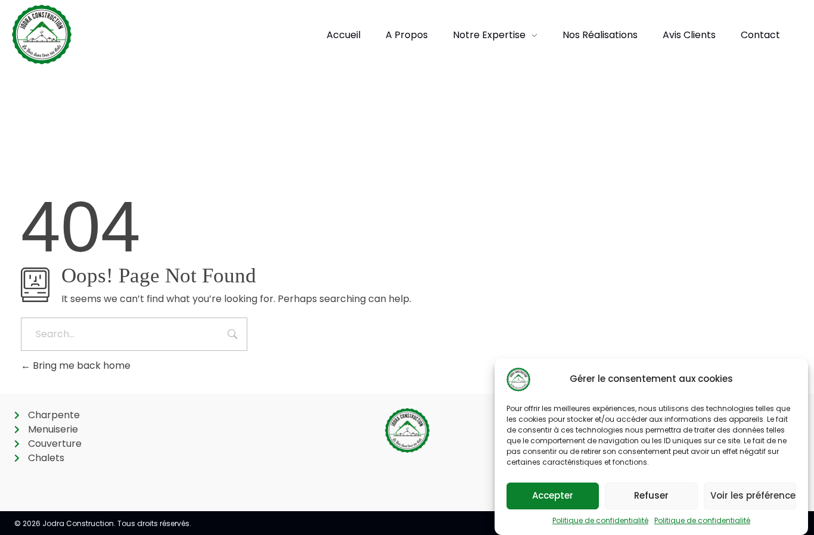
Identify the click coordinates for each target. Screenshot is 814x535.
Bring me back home (80, 365)
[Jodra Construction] (42, 34)
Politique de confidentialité (600, 520)
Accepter (552, 496)
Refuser (651, 496)
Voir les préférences (753, 496)
